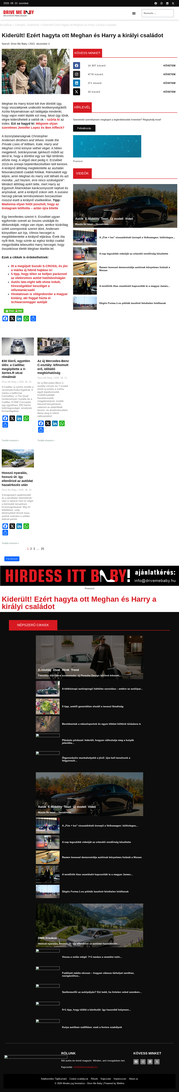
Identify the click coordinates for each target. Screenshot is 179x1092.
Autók (79, 218)
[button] (134, 13)
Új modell (116, 218)
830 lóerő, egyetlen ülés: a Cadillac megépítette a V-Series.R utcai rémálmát (16, 369)
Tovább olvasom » (10, 440)
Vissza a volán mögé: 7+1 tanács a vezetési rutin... (92, 956)
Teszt (104, 218)
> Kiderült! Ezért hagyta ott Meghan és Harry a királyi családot (78, 24)
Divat (56, 670)
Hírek (65, 670)
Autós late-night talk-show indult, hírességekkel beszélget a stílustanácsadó (36, 286)
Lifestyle (20, 24)
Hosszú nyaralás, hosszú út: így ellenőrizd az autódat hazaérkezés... (78, 943)
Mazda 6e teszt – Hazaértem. (92, 224)
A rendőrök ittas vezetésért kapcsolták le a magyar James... (134, 286)
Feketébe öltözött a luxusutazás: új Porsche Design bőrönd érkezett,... (80, 675)
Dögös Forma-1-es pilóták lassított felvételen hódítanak (132, 303)
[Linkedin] (167, 3)
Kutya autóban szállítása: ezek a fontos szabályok (92, 1027)
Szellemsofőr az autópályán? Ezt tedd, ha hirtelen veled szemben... (102, 992)
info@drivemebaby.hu (85, 1067)
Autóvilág (44, 670)
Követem (169, 65)
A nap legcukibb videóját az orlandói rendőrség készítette (133, 253)
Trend (75, 670)
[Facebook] (155, 3)
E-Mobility (92, 218)
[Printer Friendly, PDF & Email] (13, 311)
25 (42, 548)
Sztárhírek (33, 24)
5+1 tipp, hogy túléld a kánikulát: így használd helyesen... (96, 1009)
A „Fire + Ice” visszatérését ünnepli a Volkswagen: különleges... (137, 237)
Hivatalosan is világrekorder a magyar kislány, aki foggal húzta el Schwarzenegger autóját (39, 298)
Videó (129, 218)
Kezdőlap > (7, 24)
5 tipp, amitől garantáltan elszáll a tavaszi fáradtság (92, 706)
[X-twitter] (173, 3)
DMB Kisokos (47, 938)
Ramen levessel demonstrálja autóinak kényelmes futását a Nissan (102, 857)
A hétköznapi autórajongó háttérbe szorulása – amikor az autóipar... (102, 688)
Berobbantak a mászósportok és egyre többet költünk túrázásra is (101, 723)
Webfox (120, 1083)
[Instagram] (161, 3)
